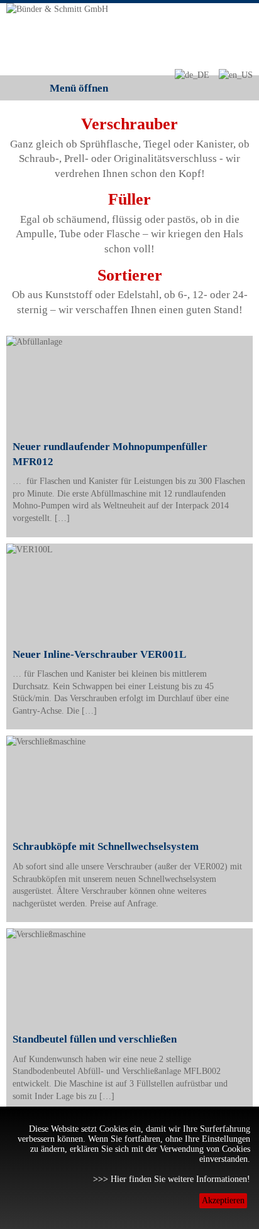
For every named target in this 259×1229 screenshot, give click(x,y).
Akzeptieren (223, 1200)
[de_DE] (192, 75)
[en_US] (235, 75)
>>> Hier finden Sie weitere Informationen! (171, 1179)
